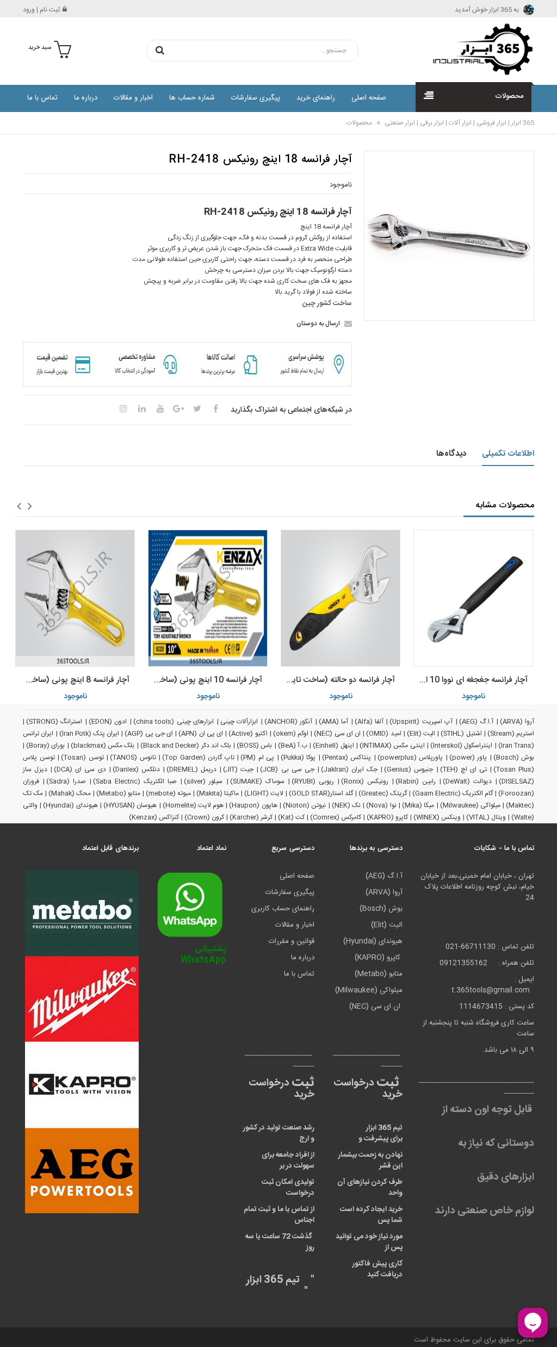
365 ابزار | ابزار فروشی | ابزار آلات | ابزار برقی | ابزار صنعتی (458, 122)
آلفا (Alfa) (369, 721)
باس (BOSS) (254, 745)
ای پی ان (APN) (200, 733)
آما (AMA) (333, 721)
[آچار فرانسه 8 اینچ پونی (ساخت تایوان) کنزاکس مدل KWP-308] (75, 598)
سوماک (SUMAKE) (257, 781)
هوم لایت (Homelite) (193, 805)
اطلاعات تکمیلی (508, 454)
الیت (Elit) (421, 733)
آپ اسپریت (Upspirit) (421, 721)
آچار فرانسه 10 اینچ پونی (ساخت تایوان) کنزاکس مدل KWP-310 (205, 680)
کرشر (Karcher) (251, 817)
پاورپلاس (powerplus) (410, 757)
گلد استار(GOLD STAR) (321, 793)
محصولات (359, 122)
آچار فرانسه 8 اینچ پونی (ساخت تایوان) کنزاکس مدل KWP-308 (72, 680)
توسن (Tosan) (82, 757)
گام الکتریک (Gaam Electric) (452, 793)
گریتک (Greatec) (382, 793)
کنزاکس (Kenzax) (154, 817)
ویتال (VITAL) (486, 817)
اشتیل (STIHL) (461, 733)
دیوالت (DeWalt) (467, 781)
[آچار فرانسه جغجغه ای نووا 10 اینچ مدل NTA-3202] (473, 598)
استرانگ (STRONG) (54, 721)
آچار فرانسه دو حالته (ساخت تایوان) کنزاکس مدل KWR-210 (338, 680)
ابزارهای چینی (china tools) (173, 721)
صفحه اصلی (368, 98)
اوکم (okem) (290, 733)
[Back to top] (13, 1327)
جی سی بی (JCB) (287, 769)
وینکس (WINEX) (437, 817)
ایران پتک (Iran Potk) (89, 733)
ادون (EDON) (108, 721)
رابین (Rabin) (415, 781)
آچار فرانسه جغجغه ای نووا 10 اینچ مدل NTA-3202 (470, 680)
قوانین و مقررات (291, 941)
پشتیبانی (203, 954)
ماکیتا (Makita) (217, 793)
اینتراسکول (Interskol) (461, 745)
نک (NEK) (346, 805)
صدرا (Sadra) (66, 781)
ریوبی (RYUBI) (313, 781)
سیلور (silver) (203, 781)
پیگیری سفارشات (255, 98)
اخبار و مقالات (133, 98)
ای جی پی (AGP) (149, 733)
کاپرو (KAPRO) (387, 817)
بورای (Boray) (45, 745)
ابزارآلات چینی (239, 721)
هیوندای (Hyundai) (70, 805)
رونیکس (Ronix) (364, 781)
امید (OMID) (383, 733)
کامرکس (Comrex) (335, 817)
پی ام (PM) (257, 757)
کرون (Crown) (204, 817)
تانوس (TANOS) (133, 757)
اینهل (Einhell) (333, 745)
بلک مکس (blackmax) (103, 745)
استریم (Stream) (510, 733)
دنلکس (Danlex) (136, 769)
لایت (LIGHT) (263, 793)
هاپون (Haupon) (253, 805)
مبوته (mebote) (168, 793)
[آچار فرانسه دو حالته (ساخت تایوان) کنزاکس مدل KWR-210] (340, 598)
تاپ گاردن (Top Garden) (198, 757)
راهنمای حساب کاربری (282, 909)
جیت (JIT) (238, 769)
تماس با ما (42, 98)
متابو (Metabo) (118, 793)
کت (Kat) (291, 817)
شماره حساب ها (192, 98)
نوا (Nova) (381, 805)
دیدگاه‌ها (451, 454)
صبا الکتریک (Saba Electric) (135, 781)
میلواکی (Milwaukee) (470, 805)
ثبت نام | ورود (41, 9)
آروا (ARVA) (517, 721)
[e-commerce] (479, 49)
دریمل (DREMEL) (191, 769)
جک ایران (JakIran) (349, 769)
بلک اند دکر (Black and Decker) (185, 745)
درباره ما (85, 98)
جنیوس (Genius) (408, 769)
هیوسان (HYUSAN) (130, 805)
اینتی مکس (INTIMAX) (392, 745)
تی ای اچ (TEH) (463, 769)
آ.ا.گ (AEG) (476, 721)
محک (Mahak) (69, 793)
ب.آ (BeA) (292, 745)
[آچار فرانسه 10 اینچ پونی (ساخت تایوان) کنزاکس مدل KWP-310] (207, 598)
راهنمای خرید (315, 98)
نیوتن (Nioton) (304, 805)
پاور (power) (468, 757)
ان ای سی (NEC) (337, 733)
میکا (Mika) (418, 805)
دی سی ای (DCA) (80, 769)
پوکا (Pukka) (298, 757)
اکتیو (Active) (247, 733)
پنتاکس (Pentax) (347, 757)
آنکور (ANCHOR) (288, 721)
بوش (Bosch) (514, 757)
